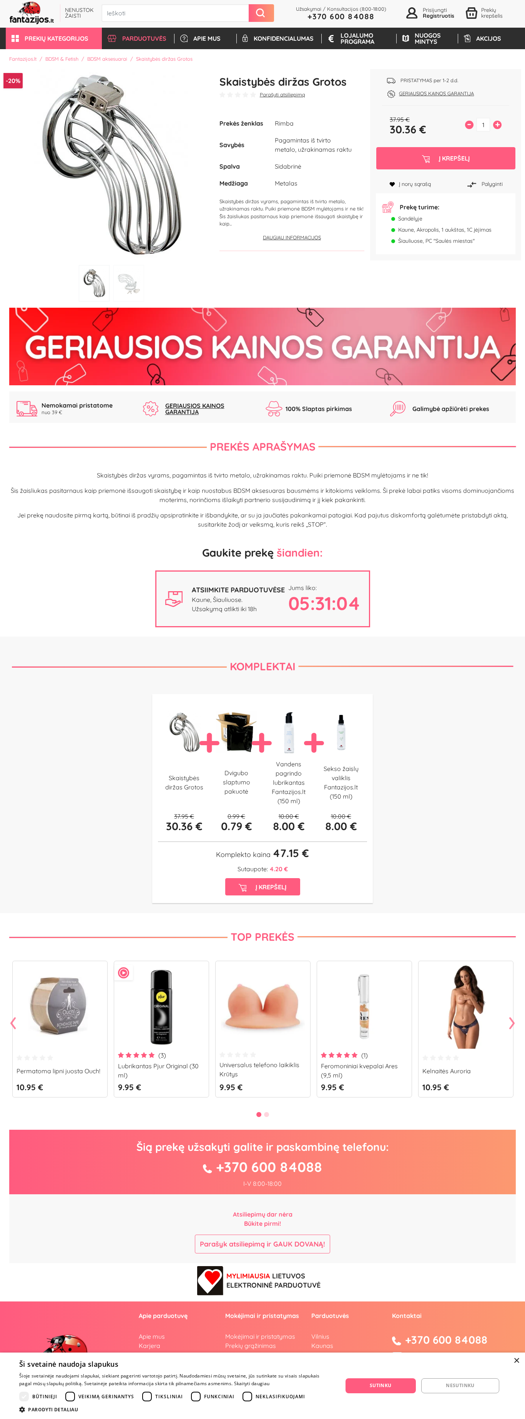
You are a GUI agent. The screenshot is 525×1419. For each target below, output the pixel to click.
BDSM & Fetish (61, 59)
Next (512, 1024)
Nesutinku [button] (460, 1385)
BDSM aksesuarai (107, 59)
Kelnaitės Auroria (446, 1071)
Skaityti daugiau (252, 1383)
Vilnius (320, 1336)
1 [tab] (94, 283)
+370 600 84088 (341, 16)
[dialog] (262, 1386)
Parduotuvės (330, 1316)
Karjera (149, 1345)
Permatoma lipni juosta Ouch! (58, 1071)
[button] (54, 38)
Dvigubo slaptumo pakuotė (236, 782)
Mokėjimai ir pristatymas (260, 1336)
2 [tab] (128, 283)
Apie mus (152, 1336)
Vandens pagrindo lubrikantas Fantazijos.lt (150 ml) (289, 782)
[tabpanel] (111, 165)
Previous (13, 1024)
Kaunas (322, 1345)
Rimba (284, 123)
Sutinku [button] (381, 1385)
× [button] (516, 1361)
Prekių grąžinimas (250, 1345)
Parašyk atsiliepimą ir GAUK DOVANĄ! (262, 1244)
